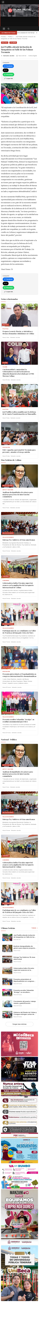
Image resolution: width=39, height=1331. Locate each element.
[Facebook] (3, 2)
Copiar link (9, 78)
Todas (33, 928)
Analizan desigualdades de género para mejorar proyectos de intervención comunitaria (17, 494)
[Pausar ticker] (36, 32)
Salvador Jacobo (8, 55)
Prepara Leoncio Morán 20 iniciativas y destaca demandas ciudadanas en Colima (18, 332)
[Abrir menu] (4, 28)
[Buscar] (8, 28)
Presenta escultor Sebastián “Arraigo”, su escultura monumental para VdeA (18, 720)
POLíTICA (5, 42)
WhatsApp (9, 74)
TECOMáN (13, 42)
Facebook (9, 66)
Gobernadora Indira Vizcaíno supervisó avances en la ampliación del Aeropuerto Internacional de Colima (18, 585)
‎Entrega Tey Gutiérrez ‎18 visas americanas (18, 540)
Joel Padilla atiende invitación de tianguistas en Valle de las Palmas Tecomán (24, 937)
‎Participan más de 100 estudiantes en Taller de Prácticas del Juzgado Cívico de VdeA (19, 632)
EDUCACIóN (6, 447)
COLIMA (4, 367)
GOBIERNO (5, 580)
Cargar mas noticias (19, 1024)
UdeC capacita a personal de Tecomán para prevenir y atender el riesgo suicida (19, 451)
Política (10, 36)
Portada (3, 36)
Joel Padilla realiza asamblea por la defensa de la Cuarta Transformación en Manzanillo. (19, 413)
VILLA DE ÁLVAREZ (8, 537)
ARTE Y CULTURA (7, 489)
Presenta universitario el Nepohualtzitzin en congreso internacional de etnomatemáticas (19, 675)
